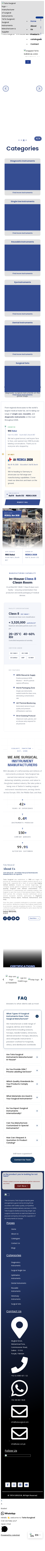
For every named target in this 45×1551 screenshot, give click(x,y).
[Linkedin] (20, 1484)
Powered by (10, 1535)
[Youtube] (26, 1484)
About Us (33, 28)
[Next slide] (39, 89)
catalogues (36, 39)
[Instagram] (14, 1484)
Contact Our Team (22, 1160)
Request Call (22, 502)
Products (34, 34)
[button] (3, 979)
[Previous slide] (6, 89)
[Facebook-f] (7, 1484)
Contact (34, 44)
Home (33, 21)
